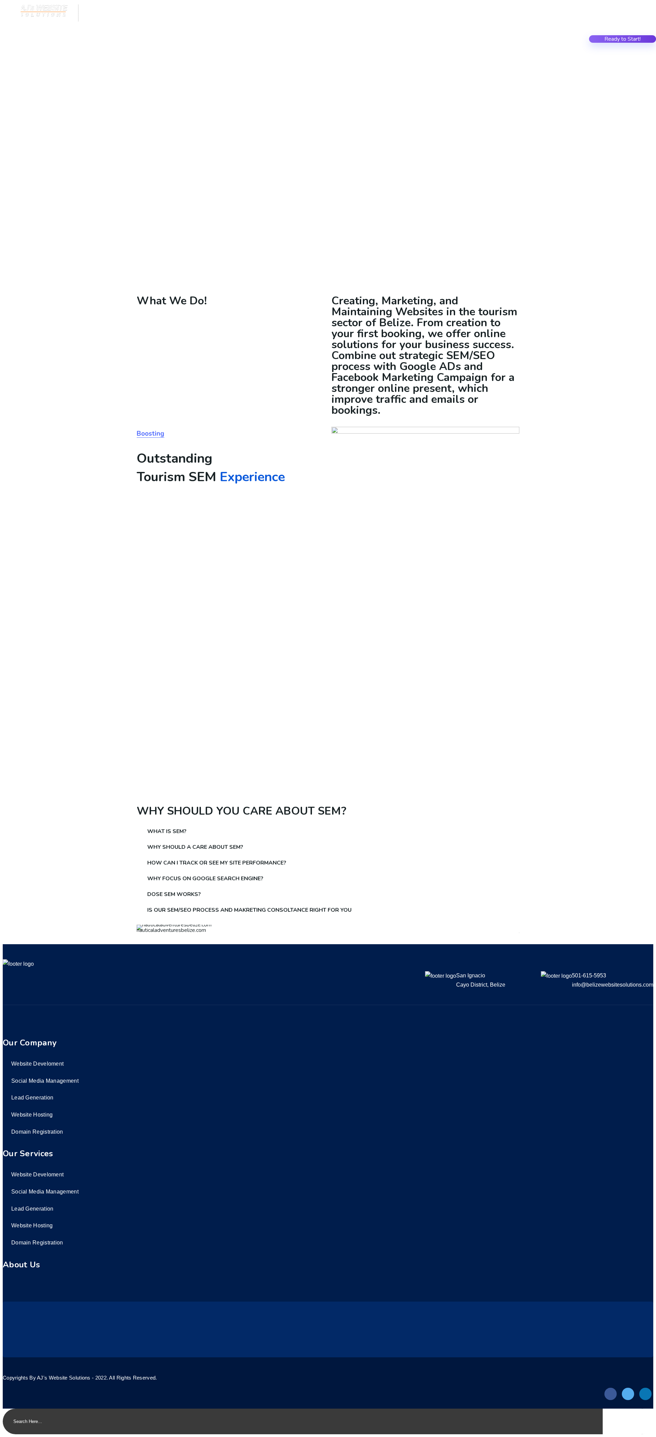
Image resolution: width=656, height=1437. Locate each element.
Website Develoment (37, 1064)
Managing (567, 40)
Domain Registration (37, 1132)
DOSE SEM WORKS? (174, 894)
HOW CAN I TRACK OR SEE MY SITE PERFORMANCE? (216, 863)
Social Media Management (45, 1081)
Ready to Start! (622, 39)
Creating (471, 40)
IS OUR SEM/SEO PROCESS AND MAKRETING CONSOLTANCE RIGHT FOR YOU (249, 910)
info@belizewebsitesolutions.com (612, 985)
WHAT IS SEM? (167, 831)
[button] (328, 831)
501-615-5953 (589, 975)
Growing (536, 40)
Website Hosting (32, 1115)
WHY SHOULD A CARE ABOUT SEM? (195, 847)
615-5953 (103, 18)
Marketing (504, 40)
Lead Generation (32, 1097)
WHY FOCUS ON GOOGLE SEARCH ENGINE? (205, 878)
